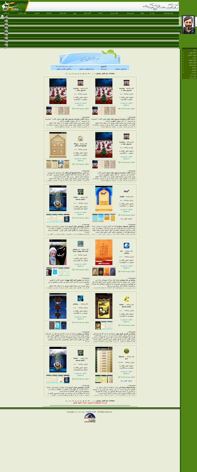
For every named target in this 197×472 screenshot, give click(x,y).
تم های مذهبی (120, 69)
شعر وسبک (192, 65)
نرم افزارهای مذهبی (86, 69)
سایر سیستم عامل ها (64, 66)
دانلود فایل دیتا (126, 381)
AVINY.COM (91, 412)
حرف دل (193, 75)
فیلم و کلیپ (192, 62)
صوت (194, 57)
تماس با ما (193, 77)
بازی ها (104, 69)
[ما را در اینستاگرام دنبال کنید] (10, 16)
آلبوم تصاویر (192, 60)
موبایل (194, 67)
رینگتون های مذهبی (64, 69)
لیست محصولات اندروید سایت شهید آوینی (90, 403)
